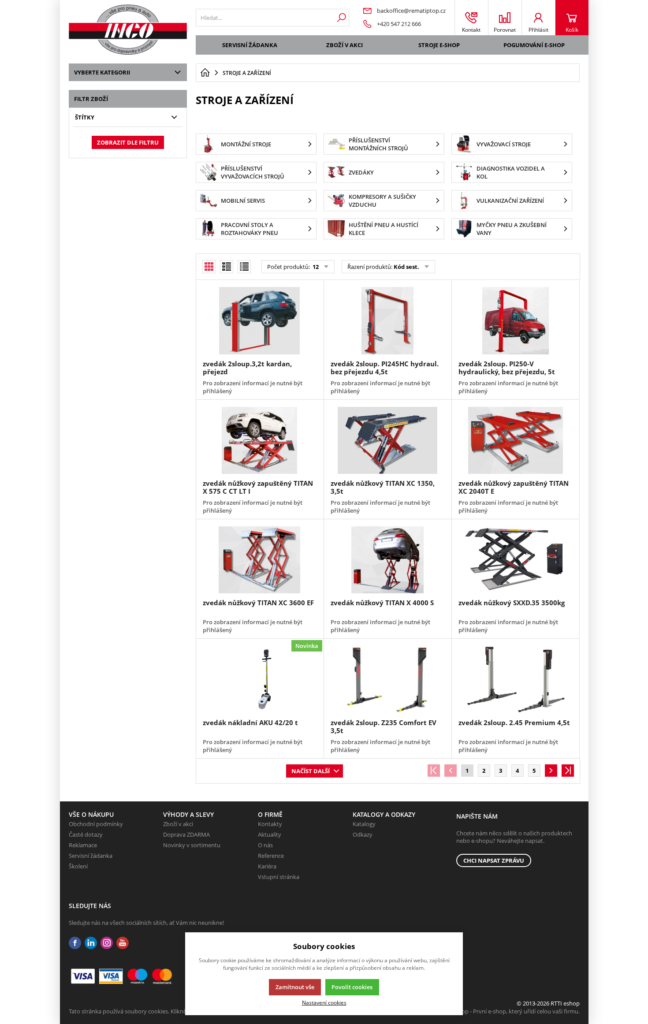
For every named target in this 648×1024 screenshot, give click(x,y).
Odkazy (362, 834)
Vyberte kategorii (102, 72)
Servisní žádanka (249, 45)
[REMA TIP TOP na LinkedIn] (91, 943)
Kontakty (270, 824)
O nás (265, 845)
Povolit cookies (351, 987)
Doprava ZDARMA (186, 834)
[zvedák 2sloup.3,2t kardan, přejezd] (260, 320)
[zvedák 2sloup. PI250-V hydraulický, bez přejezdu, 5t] (515, 320)
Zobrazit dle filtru (128, 142)
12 (315, 267)
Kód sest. (406, 267)
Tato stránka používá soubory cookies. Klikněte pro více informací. (155, 1011)
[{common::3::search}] (341, 17)
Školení (78, 866)
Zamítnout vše (295, 987)
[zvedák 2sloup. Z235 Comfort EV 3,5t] (387, 679)
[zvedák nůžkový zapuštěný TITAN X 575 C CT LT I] (260, 440)
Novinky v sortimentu (191, 845)
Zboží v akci (344, 45)
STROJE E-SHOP (439, 45)
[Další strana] (551, 770)
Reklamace (83, 845)
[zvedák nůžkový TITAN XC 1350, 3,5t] (387, 440)
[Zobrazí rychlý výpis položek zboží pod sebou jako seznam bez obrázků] (244, 266)
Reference (271, 856)
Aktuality (269, 834)
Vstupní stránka (278, 877)
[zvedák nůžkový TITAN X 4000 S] (387, 559)
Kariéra (267, 866)
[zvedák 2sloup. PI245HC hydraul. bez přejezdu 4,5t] (387, 320)
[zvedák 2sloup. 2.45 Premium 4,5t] (515, 679)
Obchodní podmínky (96, 824)
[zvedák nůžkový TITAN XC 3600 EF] (260, 559)
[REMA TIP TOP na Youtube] (122, 943)
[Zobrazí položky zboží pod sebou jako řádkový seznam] (226, 266)
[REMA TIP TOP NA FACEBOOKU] (75, 943)
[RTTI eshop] (128, 29)
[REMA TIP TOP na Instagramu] (107, 943)
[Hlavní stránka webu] (205, 73)
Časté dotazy (86, 834)
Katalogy (364, 824)
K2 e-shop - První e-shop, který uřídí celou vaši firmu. (511, 1011)
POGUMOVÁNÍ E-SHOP (534, 45)
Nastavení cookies (324, 1002)
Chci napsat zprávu (493, 860)
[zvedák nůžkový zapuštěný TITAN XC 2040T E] (515, 440)
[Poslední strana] (568, 770)
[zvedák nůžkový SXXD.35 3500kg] (515, 559)
